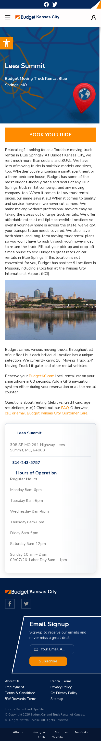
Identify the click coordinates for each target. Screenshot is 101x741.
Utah (41, 737)
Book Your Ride (50, 134)
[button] (6, 43)
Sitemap (56, 698)
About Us (12, 681)
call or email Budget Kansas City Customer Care (46, 413)
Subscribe (48, 661)
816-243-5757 (26, 462)
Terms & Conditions (20, 693)
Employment (14, 687)
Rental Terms (61, 681)
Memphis (61, 732)
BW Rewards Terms (21, 698)
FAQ (65, 408)
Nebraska (81, 732)
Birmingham (39, 732)
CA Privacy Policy (63, 693)
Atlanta (18, 732)
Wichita (57, 737)
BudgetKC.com (41, 376)
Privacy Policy (61, 687)
